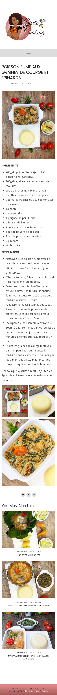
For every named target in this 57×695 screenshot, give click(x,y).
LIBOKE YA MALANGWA (28, 555)
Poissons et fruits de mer (21, 84)
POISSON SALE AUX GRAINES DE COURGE (28, 605)
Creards (45, 691)
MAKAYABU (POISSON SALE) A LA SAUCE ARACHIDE (28, 657)
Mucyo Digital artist (32, 691)
